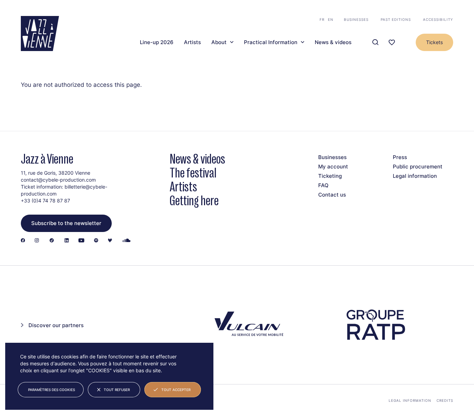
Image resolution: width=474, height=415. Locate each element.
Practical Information (270, 42)
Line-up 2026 (156, 42)
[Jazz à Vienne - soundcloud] (126, 240)
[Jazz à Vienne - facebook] (23, 240)
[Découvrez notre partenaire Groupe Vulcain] (248, 325)
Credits (445, 400)
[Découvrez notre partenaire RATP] (375, 325)
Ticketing (330, 176)
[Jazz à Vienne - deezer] (110, 240)
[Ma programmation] (392, 42)
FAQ (323, 185)
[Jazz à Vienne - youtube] (81, 240)
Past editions (396, 19)
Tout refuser (117, 389)
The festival (193, 173)
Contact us (332, 194)
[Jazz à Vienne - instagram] (37, 240)
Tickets (434, 42)
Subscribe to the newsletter (66, 223)
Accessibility (438, 19)
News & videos (333, 42)
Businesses (356, 19)
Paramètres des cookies (51, 389)
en (330, 19)
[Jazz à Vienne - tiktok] (52, 240)
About (219, 42)
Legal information (415, 176)
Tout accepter (176, 389)
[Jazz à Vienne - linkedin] (67, 240)
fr (322, 19)
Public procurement (417, 166)
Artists (192, 42)
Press (400, 157)
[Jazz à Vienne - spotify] (96, 240)
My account (333, 166)
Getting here (194, 200)
